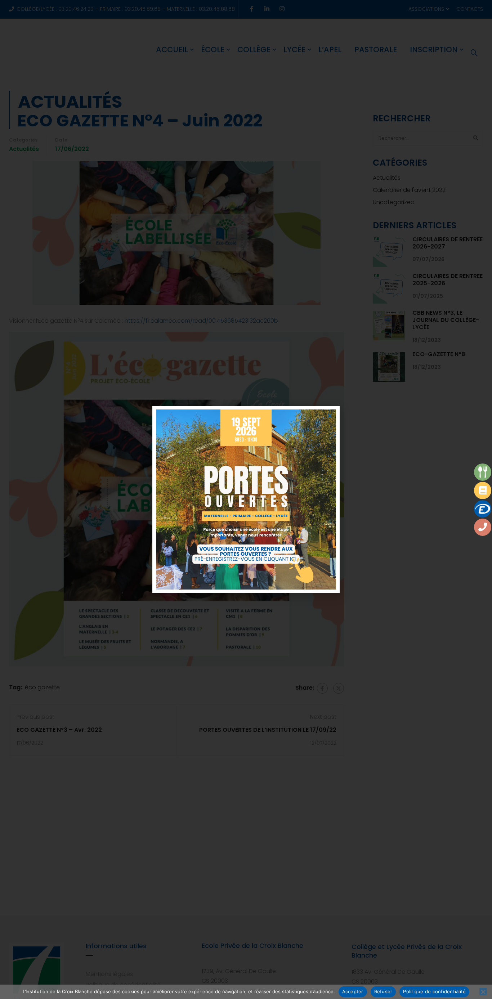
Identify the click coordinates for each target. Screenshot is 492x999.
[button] (329, 415)
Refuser (383, 991)
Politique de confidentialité (434, 991)
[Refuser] (483, 991)
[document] (246, 499)
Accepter (352, 991)
